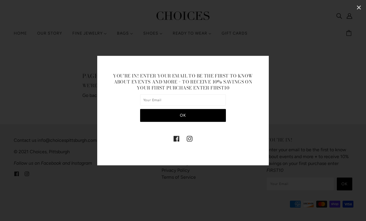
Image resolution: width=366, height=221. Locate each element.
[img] (176, 138)
